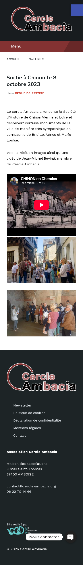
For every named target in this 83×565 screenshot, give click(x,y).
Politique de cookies (29, 413)
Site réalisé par (17, 524)
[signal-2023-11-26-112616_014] (41, 260)
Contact (19, 435)
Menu (16, 46)
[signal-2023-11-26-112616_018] (41, 313)
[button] (77, 10)
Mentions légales (27, 428)
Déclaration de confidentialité (37, 420)
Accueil (13, 59)
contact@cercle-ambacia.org (31, 486)
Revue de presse (29, 93)
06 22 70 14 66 (19, 491)
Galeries (36, 59)
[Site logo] (41, 30)
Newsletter (22, 405)
